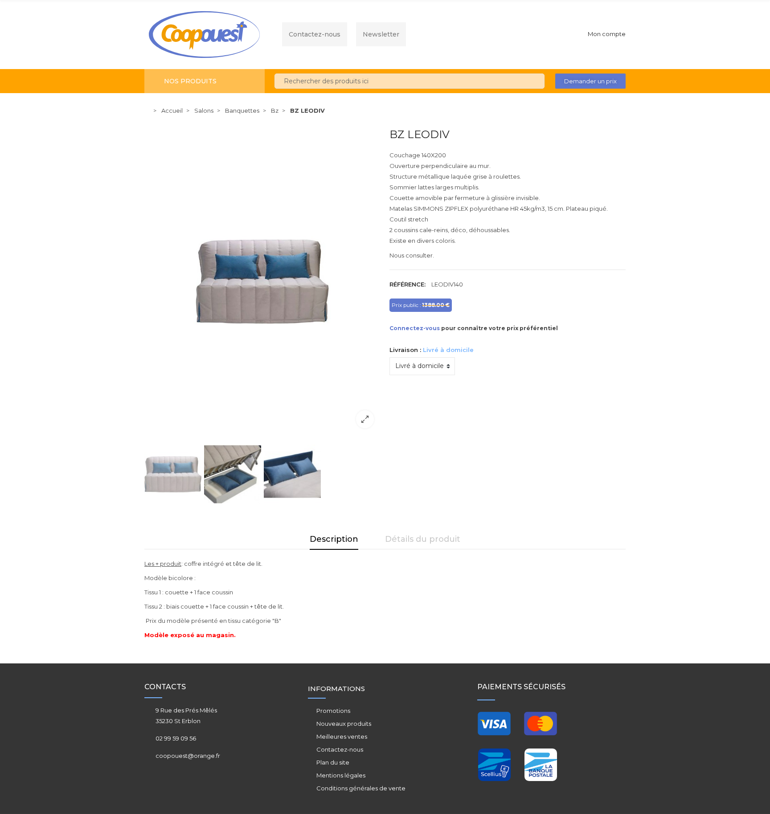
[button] (590, 81)
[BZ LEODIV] (262, 281)
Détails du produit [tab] (422, 539)
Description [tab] (334, 539)
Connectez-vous (414, 328)
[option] (262, 281)
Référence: (407, 284)
